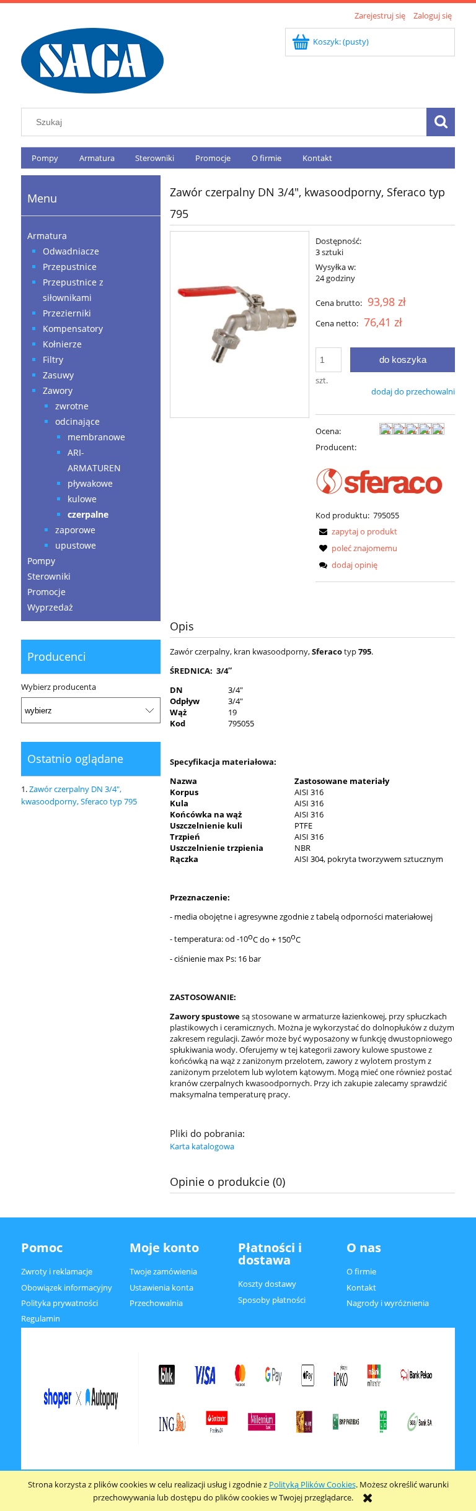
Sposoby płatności (272, 1299)
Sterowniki (49, 576)
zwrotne (72, 406)
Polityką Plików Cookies (312, 1484)
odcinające (77, 421)
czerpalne (88, 514)
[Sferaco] (379, 480)
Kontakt (361, 1287)
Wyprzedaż (50, 607)
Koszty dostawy (267, 1283)
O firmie (361, 1271)
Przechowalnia (156, 1303)
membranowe (96, 437)
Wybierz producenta (58, 686)
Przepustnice (70, 266)
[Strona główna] (92, 59)
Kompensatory (73, 328)
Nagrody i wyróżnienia (387, 1303)
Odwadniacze (71, 251)
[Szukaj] (440, 122)
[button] (356, 531)
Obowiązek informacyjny (66, 1287)
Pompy (41, 561)
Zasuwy (58, 375)
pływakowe (90, 483)
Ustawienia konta (161, 1287)
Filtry (53, 359)
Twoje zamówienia (163, 1271)
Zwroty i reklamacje (56, 1271)
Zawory (58, 390)
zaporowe (75, 530)
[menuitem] (45, 158)
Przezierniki (67, 313)
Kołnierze (62, 344)
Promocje (46, 592)
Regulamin (40, 1318)
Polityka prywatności (59, 1303)
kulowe (82, 499)
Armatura (47, 236)
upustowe (75, 545)
